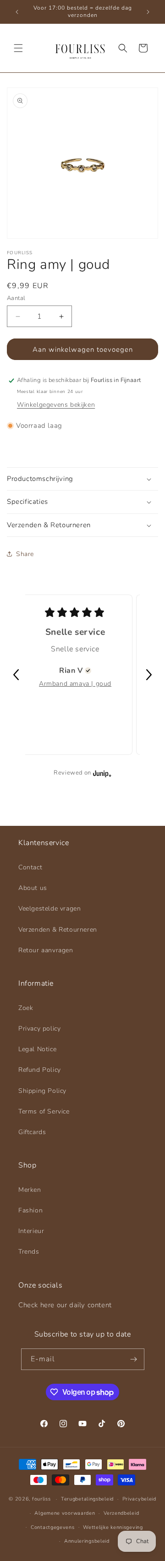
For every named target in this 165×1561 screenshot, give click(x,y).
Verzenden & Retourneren (57, 929)
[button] (18, 48)
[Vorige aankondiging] (17, 12)
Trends (28, 1251)
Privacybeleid (139, 1499)
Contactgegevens (53, 1527)
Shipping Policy (42, 1090)
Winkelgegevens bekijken (56, 404)
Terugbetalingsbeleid (87, 1499)
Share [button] (25, 554)
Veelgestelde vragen (49, 908)
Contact (30, 867)
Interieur (31, 1231)
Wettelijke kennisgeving (113, 1527)
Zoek (25, 1008)
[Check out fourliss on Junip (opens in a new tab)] (101, 773)
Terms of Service (44, 1111)
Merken (29, 1189)
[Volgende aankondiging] (148, 12)
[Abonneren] (134, 1359)
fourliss (41, 1499)
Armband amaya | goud (75, 683)
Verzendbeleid (121, 1513)
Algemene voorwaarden (64, 1513)
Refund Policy (39, 1069)
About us (32, 888)
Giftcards (32, 1132)
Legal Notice (37, 1049)
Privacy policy (39, 1028)
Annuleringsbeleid (87, 1541)
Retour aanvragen (45, 950)
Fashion (30, 1210)
